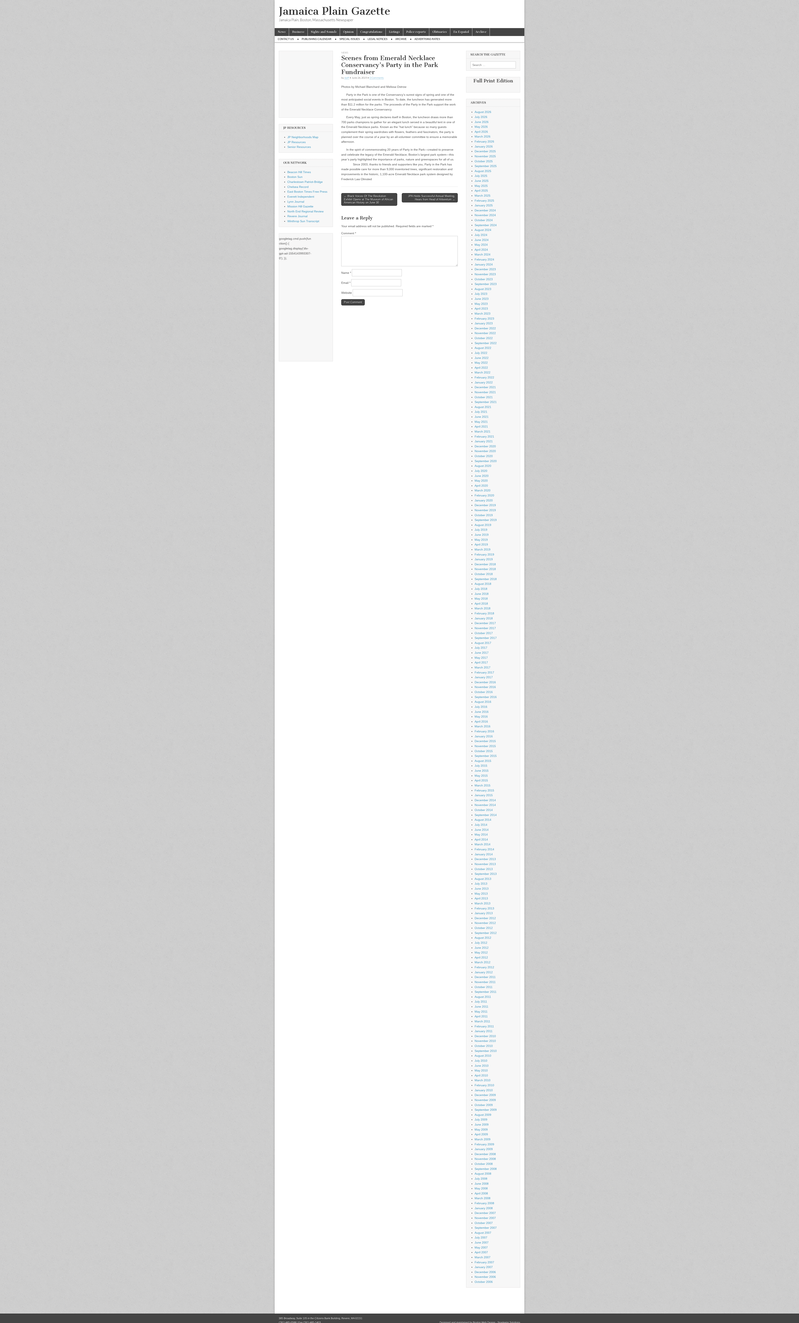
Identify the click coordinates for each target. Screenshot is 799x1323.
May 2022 (481, 362)
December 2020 (485, 446)
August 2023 (483, 289)
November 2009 (485, 1100)
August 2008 (483, 1173)
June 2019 (482, 534)
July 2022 (481, 353)
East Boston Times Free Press (307, 191)
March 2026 (482, 136)
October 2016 (484, 692)
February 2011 (484, 1026)
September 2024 (486, 225)
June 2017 (482, 652)
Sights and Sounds (324, 32)
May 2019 (481, 539)
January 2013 (484, 913)
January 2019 (484, 559)
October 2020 (484, 456)
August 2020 (483, 465)
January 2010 (484, 1090)
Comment (348, 233)
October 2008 (484, 1164)
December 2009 (485, 1095)
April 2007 (481, 1252)
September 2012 (486, 933)
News (282, 32)
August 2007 (483, 1232)
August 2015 (483, 761)
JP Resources (296, 142)
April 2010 (481, 1075)
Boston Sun (295, 177)
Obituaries (439, 32)
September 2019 (486, 520)
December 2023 (485, 269)
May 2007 (481, 1247)
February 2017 (484, 672)
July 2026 (481, 117)
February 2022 (484, 377)
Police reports (416, 32)
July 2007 (481, 1237)
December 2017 (485, 623)
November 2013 (485, 864)
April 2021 (481, 426)
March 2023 (482, 313)
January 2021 (484, 441)
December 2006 (485, 1272)
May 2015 (481, 775)
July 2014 (481, 824)
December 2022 (485, 328)
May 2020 (481, 480)
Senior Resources (299, 147)
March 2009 (482, 1139)
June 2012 (482, 947)
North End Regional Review (305, 211)
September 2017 (486, 638)
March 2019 (482, 549)
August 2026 (483, 112)
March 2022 (482, 372)
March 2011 (482, 1021)
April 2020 (481, 485)
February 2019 (484, 554)
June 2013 (482, 888)
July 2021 (481, 411)
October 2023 (484, 279)
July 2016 (481, 706)
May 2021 (481, 421)
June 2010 (482, 1065)
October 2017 (484, 633)
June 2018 (482, 593)
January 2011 (484, 1031)
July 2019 (481, 529)
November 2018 (485, 569)
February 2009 (484, 1144)
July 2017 (481, 647)
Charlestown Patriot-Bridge (305, 182)
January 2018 (484, 618)
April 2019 (481, 544)
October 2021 (484, 397)
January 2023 (484, 323)
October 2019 (484, 515)
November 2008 (485, 1159)
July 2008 (481, 1178)
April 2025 (481, 190)
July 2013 (481, 883)
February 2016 (484, 731)
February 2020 (484, 495)
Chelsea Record (298, 186)
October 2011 (484, 987)
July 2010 (481, 1060)
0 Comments (377, 77)
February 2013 (484, 908)
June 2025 (482, 180)
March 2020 (482, 490)
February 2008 (484, 1203)
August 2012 (483, 937)
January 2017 (484, 677)
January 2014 (484, 854)
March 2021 (482, 431)
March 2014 (482, 844)
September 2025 (486, 166)
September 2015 (486, 756)
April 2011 (481, 1016)
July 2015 (481, 765)
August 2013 (483, 878)
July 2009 (481, 1119)
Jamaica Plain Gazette (334, 11)
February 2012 (484, 967)
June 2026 (482, 122)
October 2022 (484, 338)
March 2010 (482, 1080)
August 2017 (483, 643)
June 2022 (482, 358)
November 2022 (485, 333)
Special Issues (349, 39)
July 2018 (481, 588)
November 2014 (485, 805)
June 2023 (482, 298)
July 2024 (481, 235)
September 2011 (485, 991)
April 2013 (481, 898)
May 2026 (481, 126)
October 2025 (484, 161)
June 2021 (482, 416)
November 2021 (485, 392)
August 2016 (483, 701)
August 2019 (483, 525)
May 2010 (481, 1070)
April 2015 (481, 780)
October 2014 (484, 810)
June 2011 (481, 1006)
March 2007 (482, 1257)
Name (346, 272)
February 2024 (484, 259)
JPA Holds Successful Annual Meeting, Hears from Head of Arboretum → (431, 198)
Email (345, 282)
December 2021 (485, 387)
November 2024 (485, 215)
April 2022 (481, 367)
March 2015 (482, 785)
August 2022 (483, 348)
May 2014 (481, 834)
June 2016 (482, 711)
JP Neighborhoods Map (302, 137)
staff (346, 77)
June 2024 (482, 240)
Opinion (348, 32)
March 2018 (482, 608)
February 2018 (484, 613)
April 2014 (481, 839)
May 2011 (481, 1011)
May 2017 (481, 657)
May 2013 (481, 893)
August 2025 (483, 171)
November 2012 (485, 923)
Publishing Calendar (316, 39)
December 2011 (485, 977)
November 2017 (485, 628)
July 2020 (481, 470)
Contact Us (286, 39)
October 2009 (484, 1105)
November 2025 (485, 156)
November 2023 (485, 274)
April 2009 (481, 1134)
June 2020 (482, 475)
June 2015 (482, 770)
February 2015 (484, 790)
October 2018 (484, 574)
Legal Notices (377, 39)
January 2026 (484, 146)
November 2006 (485, 1276)
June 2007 (482, 1242)
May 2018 (481, 598)
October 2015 (484, 751)
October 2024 (484, 220)
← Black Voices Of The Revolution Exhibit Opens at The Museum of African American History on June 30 (368, 199)
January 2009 (484, 1149)
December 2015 (485, 741)
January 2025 (484, 205)
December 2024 (485, 210)
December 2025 (485, 151)
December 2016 (485, 682)
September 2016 (486, 697)
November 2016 (485, 687)
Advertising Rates (427, 39)
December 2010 (485, 1036)
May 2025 (481, 185)
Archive (480, 32)
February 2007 (484, 1262)
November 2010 (485, 1041)
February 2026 (484, 141)
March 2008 (482, 1198)
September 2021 (486, 402)
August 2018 (483, 583)
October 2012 (484, 928)
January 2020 (484, 500)
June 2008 (482, 1183)
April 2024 (481, 249)
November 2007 (485, 1218)
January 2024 (484, 264)
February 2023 (484, 318)
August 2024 (483, 230)
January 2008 (484, 1208)
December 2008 (485, 1154)
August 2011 (483, 996)
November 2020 (485, 451)
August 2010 (483, 1055)
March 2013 (482, 903)
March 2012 (482, 962)
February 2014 (484, 849)
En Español (461, 32)
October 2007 (484, 1223)
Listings (394, 32)
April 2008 (481, 1193)
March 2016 (482, 726)
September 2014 (486, 815)
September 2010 (486, 1051)
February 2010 (484, 1085)
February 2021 (484, 436)
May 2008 (481, 1188)
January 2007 (484, 1267)
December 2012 (485, 918)
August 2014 (483, 819)
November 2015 (485, 746)
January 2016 (484, 736)
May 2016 (481, 716)
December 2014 (485, 800)
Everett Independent (300, 196)
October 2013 (484, 869)
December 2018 (485, 564)
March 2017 (482, 667)
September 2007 (486, 1227)
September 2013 (486, 873)
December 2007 (485, 1213)
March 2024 (482, 254)
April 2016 (481, 721)
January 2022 (484, 382)
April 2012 (481, 957)
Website (346, 292)
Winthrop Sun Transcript (303, 221)
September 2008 (486, 1168)
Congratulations (371, 32)
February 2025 (484, 200)
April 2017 (481, 662)
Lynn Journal (295, 201)
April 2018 (481, 603)
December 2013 (485, 859)
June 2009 (482, 1124)
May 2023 (481, 303)
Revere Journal (297, 216)
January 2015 (484, 795)
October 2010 (484, 1046)
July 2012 (481, 942)
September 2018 (486, 579)
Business (298, 32)
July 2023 (481, 293)
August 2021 (483, 407)
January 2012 (484, 972)
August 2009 (483, 1114)
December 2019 (485, 505)
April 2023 (481, 308)
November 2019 (485, 510)
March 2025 (482, 195)
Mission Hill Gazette (300, 206)
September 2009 (486, 1109)
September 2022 (486, 343)
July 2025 (481, 175)
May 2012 (481, 952)
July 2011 (481, 1001)
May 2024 (481, 244)
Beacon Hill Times (299, 172)
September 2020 (486, 461)
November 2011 (485, 982)
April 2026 (481, 131)
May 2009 (481, 1129)
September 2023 (486, 284)
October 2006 (484, 1281)
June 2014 (482, 829)
